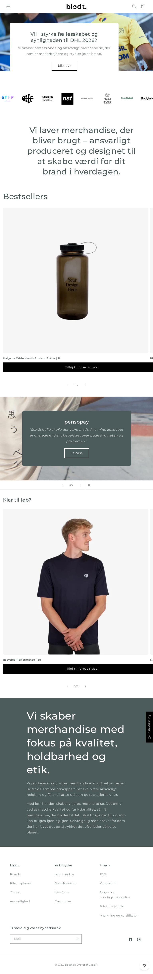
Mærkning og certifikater (119, 915)
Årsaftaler (62, 892)
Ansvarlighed (20, 901)
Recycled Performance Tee (22, 659)
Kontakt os (108, 883)
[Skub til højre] (85, 385)
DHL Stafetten (65, 883)
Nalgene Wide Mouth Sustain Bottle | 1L (32, 358)
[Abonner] (77, 939)
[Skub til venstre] (67, 385)
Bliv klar (64, 65)
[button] (8, 6)
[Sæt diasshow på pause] (90, 485)
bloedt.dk (70, 964)
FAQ (103, 874)
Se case (76, 453)
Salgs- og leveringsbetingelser (115, 895)
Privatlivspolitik (112, 906)
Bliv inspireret (20, 883)
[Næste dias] (80, 485)
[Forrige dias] (62, 485)
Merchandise (64, 874)
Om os (15, 892)
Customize (63, 901)
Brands (15, 874)
